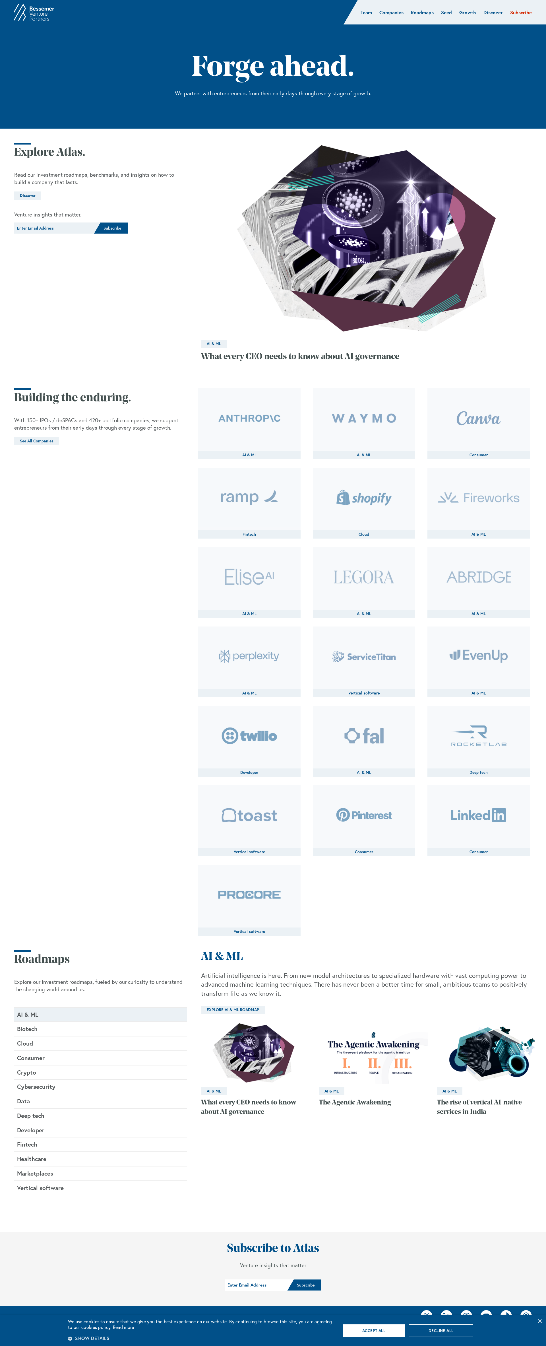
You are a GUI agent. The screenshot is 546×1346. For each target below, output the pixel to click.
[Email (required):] (54, 228)
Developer (249, 772)
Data (23, 1101)
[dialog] (273, 1330)
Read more (123, 1327)
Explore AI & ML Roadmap (233, 1009)
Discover (28, 195)
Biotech (27, 1029)
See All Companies (36, 441)
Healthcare (31, 1159)
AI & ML (214, 343)
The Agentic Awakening (355, 1102)
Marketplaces (35, 1173)
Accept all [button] (373, 1330)
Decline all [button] (441, 1330)
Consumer (479, 454)
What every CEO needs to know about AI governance (300, 357)
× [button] (539, 1321)
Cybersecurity (36, 1087)
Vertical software (364, 693)
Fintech (249, 534)
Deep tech (479, 772)
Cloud (364, 534)
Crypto (26, 1072)
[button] (200, 1338)
